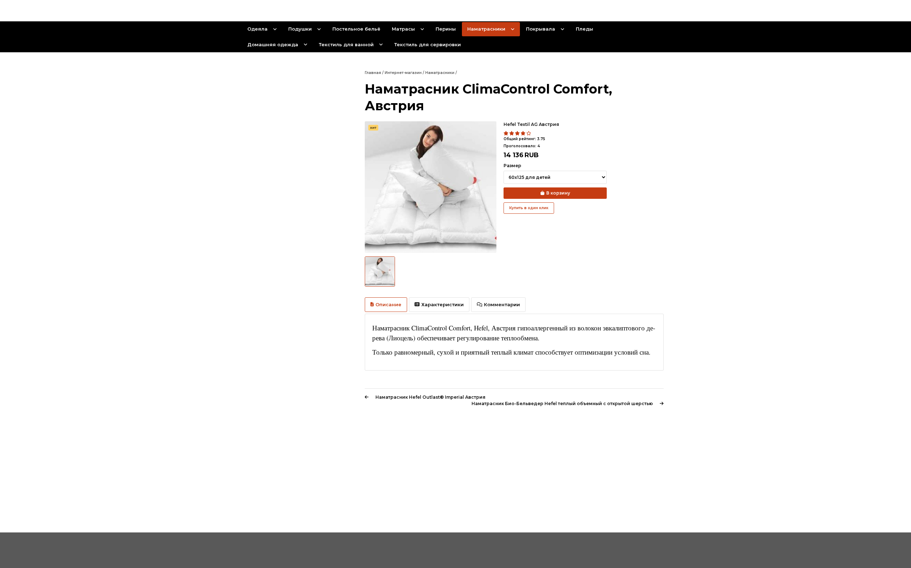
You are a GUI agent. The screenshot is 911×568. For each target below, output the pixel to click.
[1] (506, 133)
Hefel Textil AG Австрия (531, 124)
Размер (512, 165)
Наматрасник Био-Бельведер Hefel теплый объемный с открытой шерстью (562, 403)
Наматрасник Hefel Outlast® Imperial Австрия (430, 397)
